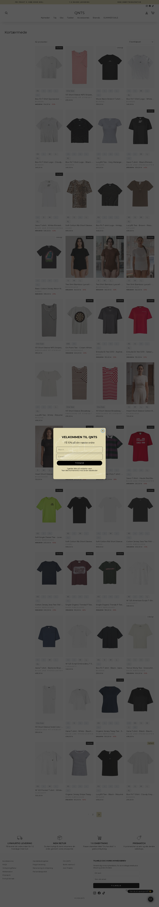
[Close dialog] (103, 431)
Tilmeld (79, 463)
